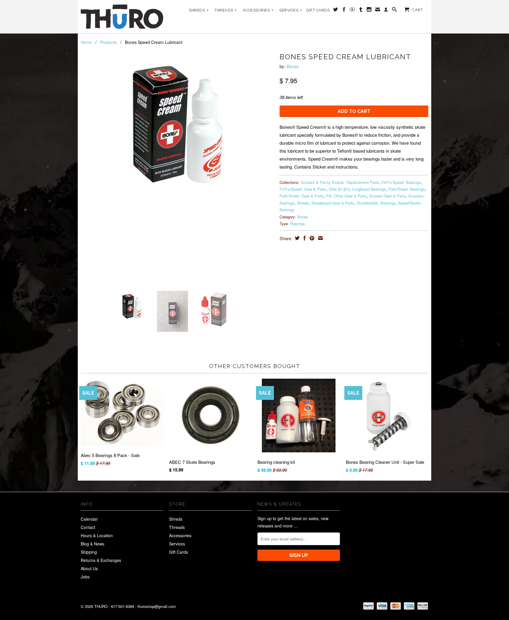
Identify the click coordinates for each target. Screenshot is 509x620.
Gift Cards (318, 10)
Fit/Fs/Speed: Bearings (401, 182)
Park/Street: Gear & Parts (302, 196)
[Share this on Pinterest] (311, 238)
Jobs (85, 577)
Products (108, 42)
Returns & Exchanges (101, 560)
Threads (225, 10)
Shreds (199, 10)
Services (290, 10)
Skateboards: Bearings (376, 203)
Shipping (89, 552)
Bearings (297, 223)
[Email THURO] (377, 10)
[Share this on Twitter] (296, 238)
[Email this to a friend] (320, 238)
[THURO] (122, 16)
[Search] (394, 10)
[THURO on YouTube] (352, 10)
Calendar (89, 519)
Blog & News (92, 544)
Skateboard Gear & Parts (332, 203)
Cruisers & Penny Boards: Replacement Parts (340, 182)
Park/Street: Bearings (406, 189)
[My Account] (386, 10)
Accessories (258, 10)
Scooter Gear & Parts (387, 196)
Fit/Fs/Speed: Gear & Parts (303, 189)
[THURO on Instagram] (369, 10)
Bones (293, 66)
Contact (88, 527)
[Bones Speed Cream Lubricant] (177, 124)
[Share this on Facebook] (304, 238)
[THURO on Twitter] (335, 10)
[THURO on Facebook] (344, 10)
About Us (89, 568)
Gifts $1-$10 (339, 189)
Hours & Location (97, 535)
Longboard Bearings (369, 189)
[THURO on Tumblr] (360, 10)
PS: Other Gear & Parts (346, 196)
